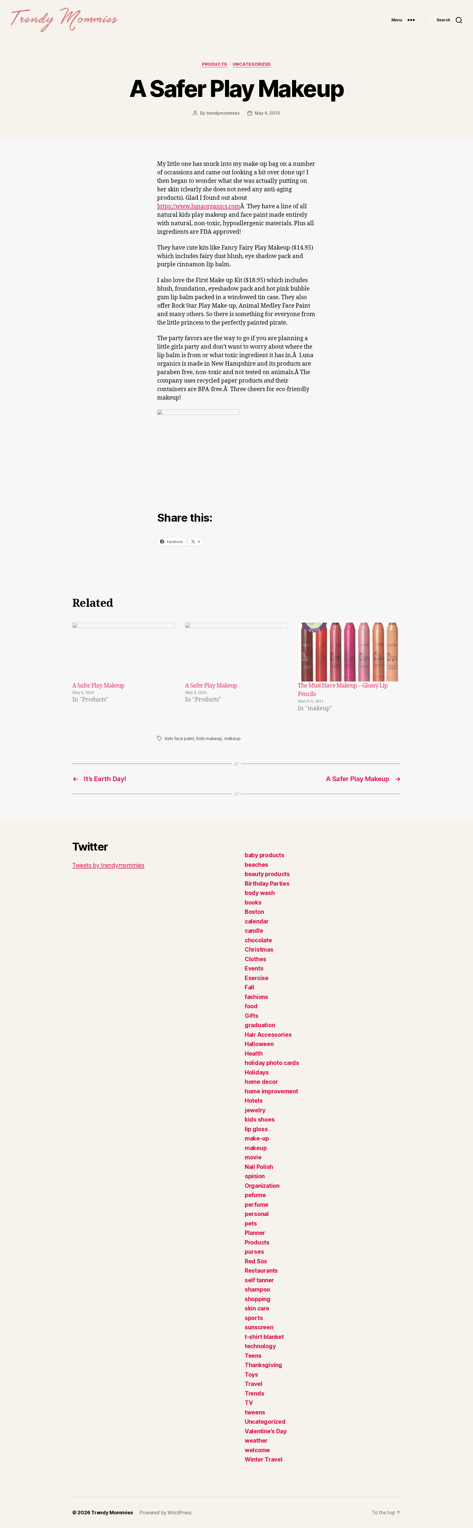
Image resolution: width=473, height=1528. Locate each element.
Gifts (251, 1015)
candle (254, 930)
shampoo (257, 1289)
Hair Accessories (268, 1034)
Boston (254, 911)
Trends (254, 1393)
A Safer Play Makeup (98, 685)
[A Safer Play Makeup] (123, 652)
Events (254, 968)
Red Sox (256, 1261)
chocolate (258, 940)
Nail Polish (259, 1166)
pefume (255, 1195)
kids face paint (179, 738)
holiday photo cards (272, 1062)
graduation (260, 1025)
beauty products (267, 874)
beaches (256, 864)
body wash (260, 892)
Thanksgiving (263, 1365)
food (251, 1006)
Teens (253, 1355)
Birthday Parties (267, 883)
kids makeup (209, 738)
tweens (255, 1412)
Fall (249, 987)
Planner (255, 1232)
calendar (257, 921)
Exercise (257, 978)
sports (254, 1318)
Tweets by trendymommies (108, 865)
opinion (255, 1176)
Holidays (257, 1072)
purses (254, 1251)
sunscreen (259, 1327)
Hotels (254, 1100)
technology (260, 1346)
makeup (232, 738)
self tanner (259, 1280)
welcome (257, 1450)
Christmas (259, 949)
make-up (257, 1138)
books (253, 902)
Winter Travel (263, 1459)
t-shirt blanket (264, 1336)
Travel (253, 1383)
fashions (256, 996)
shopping (257, 1299)
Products (214, 64)
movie (253, 1157)
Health (254, 1053)
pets (251, 1223)
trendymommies (223, 113)
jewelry (255, 1110)
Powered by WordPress (165, 1512)
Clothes (255, 959)
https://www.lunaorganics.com (198, 206)
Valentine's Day (266, 1431)
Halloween (259, 1044)
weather (256, 1440)
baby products (264, 855)
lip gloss (256, 1129)
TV (249, 1402)
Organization (262, 1185)
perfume (257, 1204)
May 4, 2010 (267, 113)
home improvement (271, 1091)
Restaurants (261, 1270)
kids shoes (260, 1119)
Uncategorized (252, 64)
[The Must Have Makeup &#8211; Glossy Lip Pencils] (349, 652)
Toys (251, 1374)
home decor (261, 1081)
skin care (257, 1308)
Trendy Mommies (112, 1512)
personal (257, 1214)
